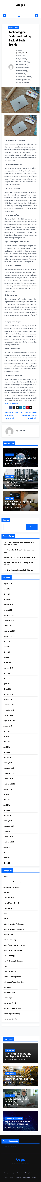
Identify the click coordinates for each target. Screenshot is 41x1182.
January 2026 (8, 610)
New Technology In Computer (13, 961)
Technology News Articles (12, 1008)
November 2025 (8, 620)
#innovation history (22, 65)
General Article (8, 908)
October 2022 (8, 779)
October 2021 (8, 837)
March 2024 (7, 689)
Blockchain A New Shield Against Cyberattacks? (11, 415)
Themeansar (34, 1173)
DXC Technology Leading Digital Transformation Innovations (29, 415)
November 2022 (8, 773)
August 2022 (7, 789)
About (5, 877)
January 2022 (8, 821)
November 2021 (8, 831)
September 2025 (9, 631)
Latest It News (13, 28)
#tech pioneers (20, 74)
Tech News (7, 987)
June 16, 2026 (11, 1127)
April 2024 (6, 684)
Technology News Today (11, 1014)
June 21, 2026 (11, 1082)
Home (6, 1177)
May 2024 (6, 678)
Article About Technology (12, 882)
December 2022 (8, 768)
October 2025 (8, 626)
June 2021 (6, 858)
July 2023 (6, 731)
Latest (5, 913)
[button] (32, 16)
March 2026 (7, 599)
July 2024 (6, 673)
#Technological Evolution (23, 77)
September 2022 (9, 784)
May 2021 (6, 863)
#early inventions (21, 59)
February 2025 (8, 668)
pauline (20, 50)
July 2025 (6, 642)
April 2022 (6, 805)
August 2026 (7, 584)
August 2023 (7, 726)
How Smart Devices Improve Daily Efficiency (18, 570)
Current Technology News (12, 903)
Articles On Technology (11, 887)
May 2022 (6, 800)
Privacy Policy (26, 1177)
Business (6, 892)
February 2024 (8, 694)
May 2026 (6, 594)
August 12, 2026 (12, 1059)
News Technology (9, 971)
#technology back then (23, 80)
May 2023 (6, 742)
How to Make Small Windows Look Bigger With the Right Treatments (19, 1056)
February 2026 (8, 605)
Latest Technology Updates (12, 950)
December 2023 (8, 705)
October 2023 (8, 715)
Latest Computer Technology (13, 924)
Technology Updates (10, 1019)
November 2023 (8, 710)
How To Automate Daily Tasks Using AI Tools (19, 481)
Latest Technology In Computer (14, 945)
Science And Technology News (13, 982)
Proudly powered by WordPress (12, 1173)
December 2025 (8, 615)
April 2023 (6, 747)
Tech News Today (9, 993)
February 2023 (8, 758)
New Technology (9, 956)
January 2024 (8, 700)
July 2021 (6, 852)
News (5, 966)
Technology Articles (10, 1003)
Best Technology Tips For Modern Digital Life (19, 557)
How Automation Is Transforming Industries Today (19, 1077)
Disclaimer (18, 1177)
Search (6, 520)
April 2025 (6, 657)
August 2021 (7, 847)
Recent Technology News (12, 977)
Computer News (8, 898)
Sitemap (34, 1177)
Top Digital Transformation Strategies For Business (17, 1122)
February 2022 (8, 816)
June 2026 (6, 589)
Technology (7, 998)
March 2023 (7, 752)
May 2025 (6, 652)
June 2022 (6, 794)
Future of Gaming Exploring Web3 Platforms (18, 502)
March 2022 (7, 810)
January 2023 (8, 763)
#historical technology (23, 62)
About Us (12, 1177)
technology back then (11, 403)
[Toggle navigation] (19, 15)
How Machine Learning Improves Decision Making (20, 459)
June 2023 (6, 736)
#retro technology (21, 71)
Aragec (20, 5)
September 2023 (9, 721)
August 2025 (7, 636)
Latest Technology (9, 940)
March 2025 (7, 663)
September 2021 (9, 842)
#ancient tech (20, 56)
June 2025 (6, 647)
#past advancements (22, 68)
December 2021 (8, 826)
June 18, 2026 (11, 1105)
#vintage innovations (22, 83)
